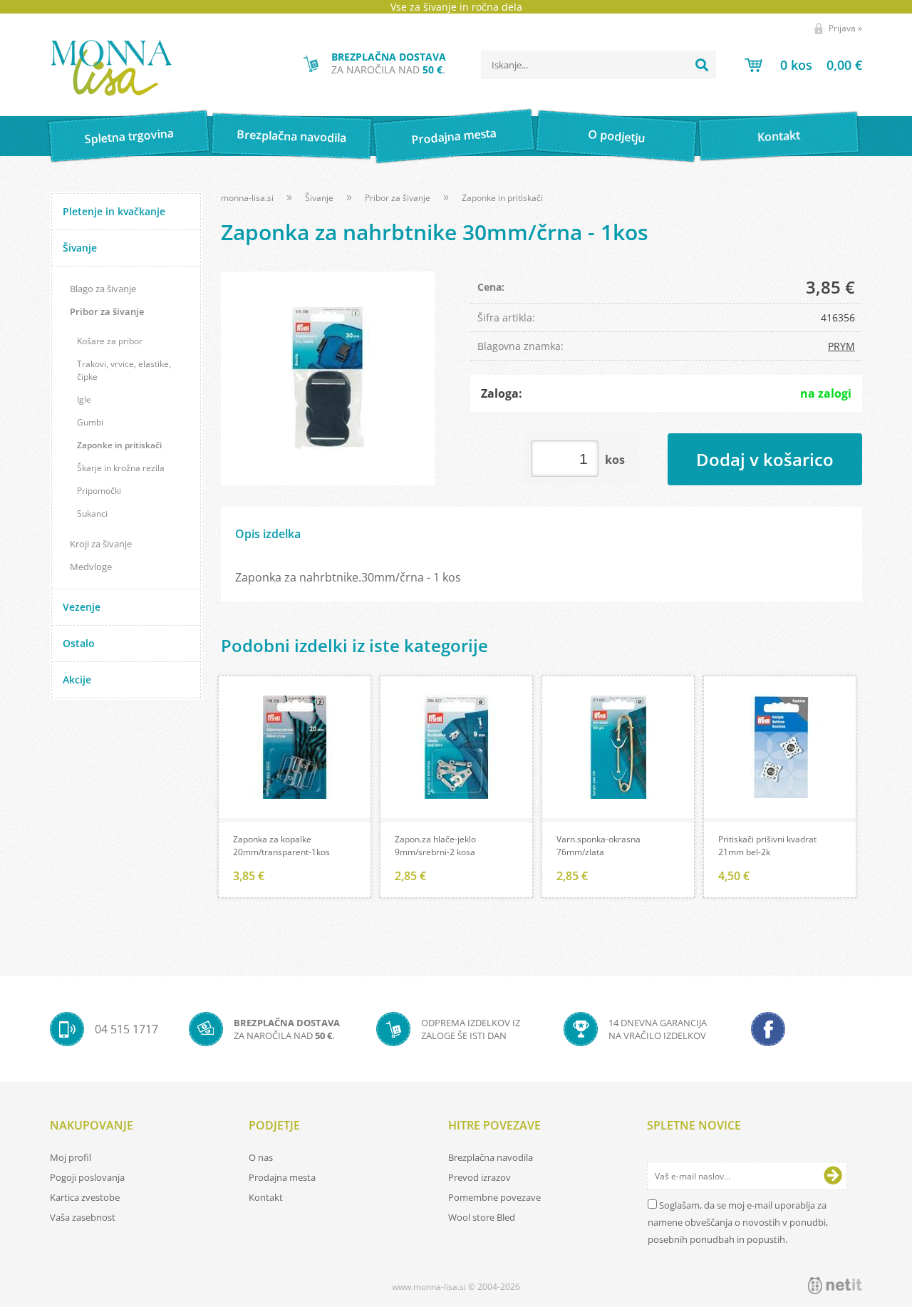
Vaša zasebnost (82, 1217)
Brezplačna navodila (292, 135)
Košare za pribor (109, 341)
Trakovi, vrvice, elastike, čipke (124, 370)
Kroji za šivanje (101, 543)
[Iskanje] (702, 65)
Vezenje (81, 607)
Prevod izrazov (479, 1177)
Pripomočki (99, 491)
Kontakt (779, 136)
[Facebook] (768, 1029)
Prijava (845, 28)
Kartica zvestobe (85, 1197)
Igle (84, 399)
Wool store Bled (481, 1217)
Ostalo (79, 643)
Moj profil (70, 1157)
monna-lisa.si (247, 198)
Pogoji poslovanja (87, 1177)
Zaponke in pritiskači (119, 445)
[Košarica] (803, 65)
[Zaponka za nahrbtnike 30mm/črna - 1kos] (328, 378)
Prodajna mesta (453, 136)
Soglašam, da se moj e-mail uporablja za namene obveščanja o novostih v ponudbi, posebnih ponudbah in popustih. (738, 1222)
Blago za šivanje (103, 288)
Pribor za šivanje (107, 311)
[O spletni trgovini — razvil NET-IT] (835, 1285)
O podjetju (616, 136)
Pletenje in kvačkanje (114, 211)
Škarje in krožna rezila (121, 468)
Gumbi (90, 422)
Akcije (77, 679)
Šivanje (80, 247)
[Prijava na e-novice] (832, 1175)
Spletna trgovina (129, 136)
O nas (261, 1157)
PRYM (841, 346)
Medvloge (91, 566)
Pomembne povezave (494, 1197)
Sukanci (92, 513)
